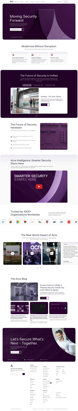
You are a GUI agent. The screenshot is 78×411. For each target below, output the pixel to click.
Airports (31, 402)
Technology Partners (46, 386)
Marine (31, 404)
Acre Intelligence (32, 384)
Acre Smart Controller (46, 368)
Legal (43, 402)
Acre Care (57, 382)
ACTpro (57, 373)
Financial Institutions (33, 394)
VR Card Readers (45, 376)
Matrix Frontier (64, 373)
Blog (43, 394)
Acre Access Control (33, 368)
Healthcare (31, 397)
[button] (17, 2)
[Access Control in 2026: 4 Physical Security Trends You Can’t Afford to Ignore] (24, 292)
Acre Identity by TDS (33, 371)
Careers (31, 387)
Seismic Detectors (45, 373)
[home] (11, 2)
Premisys (63, 371)
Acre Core (31, 382)
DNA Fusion (57, 371)
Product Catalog (58, 392)
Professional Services (59, 381)
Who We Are (32, 381)
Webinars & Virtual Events (46, 397)
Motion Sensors (45, 371)
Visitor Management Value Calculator (61, 397)
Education (31, 392)
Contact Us (57, 394)
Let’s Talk (65, 1)
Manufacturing (32, 399)
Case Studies (45, 392)
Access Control (58, 368)
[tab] (27, 85)
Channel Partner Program (46, 381)
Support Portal (45, 384)
